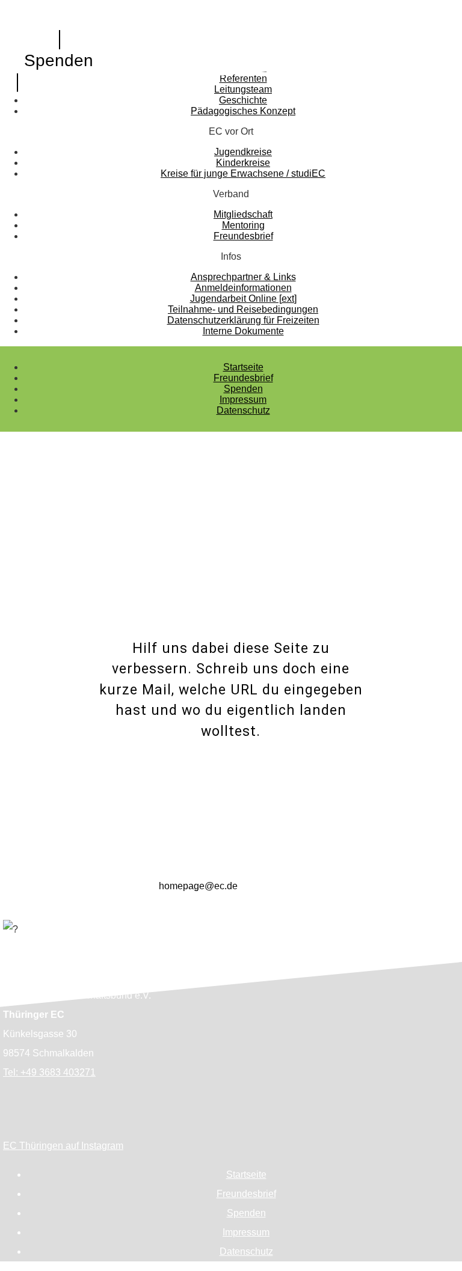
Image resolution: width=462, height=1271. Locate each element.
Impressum (243, 399)
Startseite (243, 367)
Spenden (58, 60)
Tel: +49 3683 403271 (49, 1072)
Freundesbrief (243, 378)
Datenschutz (243, 410)
